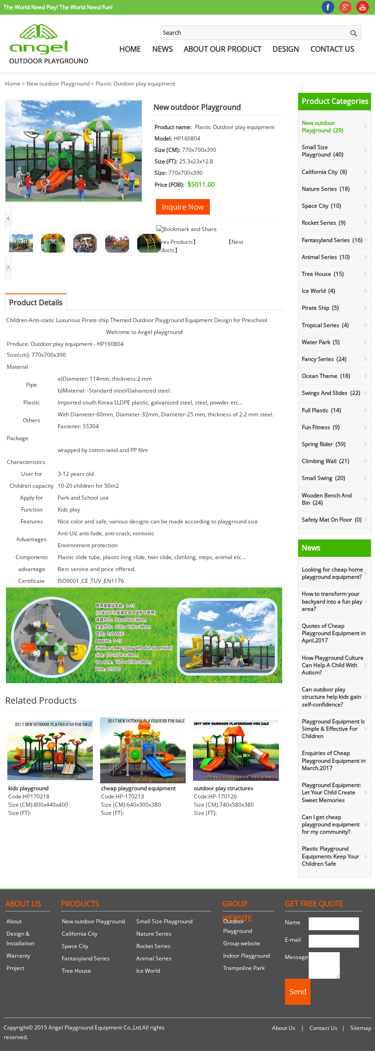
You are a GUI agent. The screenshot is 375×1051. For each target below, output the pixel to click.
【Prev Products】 (175, 242)
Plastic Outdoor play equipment (135, 83)
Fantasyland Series (86, 958)
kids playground (28, 788)
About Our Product (223, 49)
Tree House (76, 971)
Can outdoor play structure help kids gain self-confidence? (331, 696)
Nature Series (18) (326, 189)
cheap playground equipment (138, 788)
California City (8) (324, 172)
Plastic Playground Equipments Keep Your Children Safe (330, 856)
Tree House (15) (323, 274)
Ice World (148, 971)
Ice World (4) (318, 291)
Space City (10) (321, 206)
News (162, 49)
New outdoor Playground (58, 83)
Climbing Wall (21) (325, 461)
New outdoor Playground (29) (322, 126)
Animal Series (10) (326, 257)
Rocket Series (153, 946)
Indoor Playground (246, 955)
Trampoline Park (244, 968)
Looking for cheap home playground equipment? (332, 573)
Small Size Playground (164, 921)
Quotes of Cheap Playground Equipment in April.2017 (333, 633)
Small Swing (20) (323, 478)
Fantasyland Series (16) (332, 240)
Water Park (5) (321, 342)
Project (15, 968)
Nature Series (153, 934)
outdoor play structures (223, 788)
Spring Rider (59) (324, 444)
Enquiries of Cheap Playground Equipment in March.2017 (333, 760)
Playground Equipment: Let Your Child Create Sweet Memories (331, 792)
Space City (75, 946)
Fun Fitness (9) (321, 427)
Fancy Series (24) (324, 359)
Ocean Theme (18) (326, 376)
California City (79, 934)
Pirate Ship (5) (320, 308)
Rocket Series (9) (324, 222)
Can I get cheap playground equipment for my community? (330, 824)
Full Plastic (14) (321, 410)
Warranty (18, 955)
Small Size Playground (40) (322, 150)
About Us (283, 1028)
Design (286, 49)
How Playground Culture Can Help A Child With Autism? (333, 665)
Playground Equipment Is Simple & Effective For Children (333, 728)
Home (130, 49)
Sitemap (360, 1028)
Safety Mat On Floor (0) (332, 519)
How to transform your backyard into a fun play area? (332, 601)
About (13, 921)
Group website (241, 943)
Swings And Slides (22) (331, 393)
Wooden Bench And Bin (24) (327, 499)
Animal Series (153, 958)
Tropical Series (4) (325, 325)
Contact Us (332, 49)
